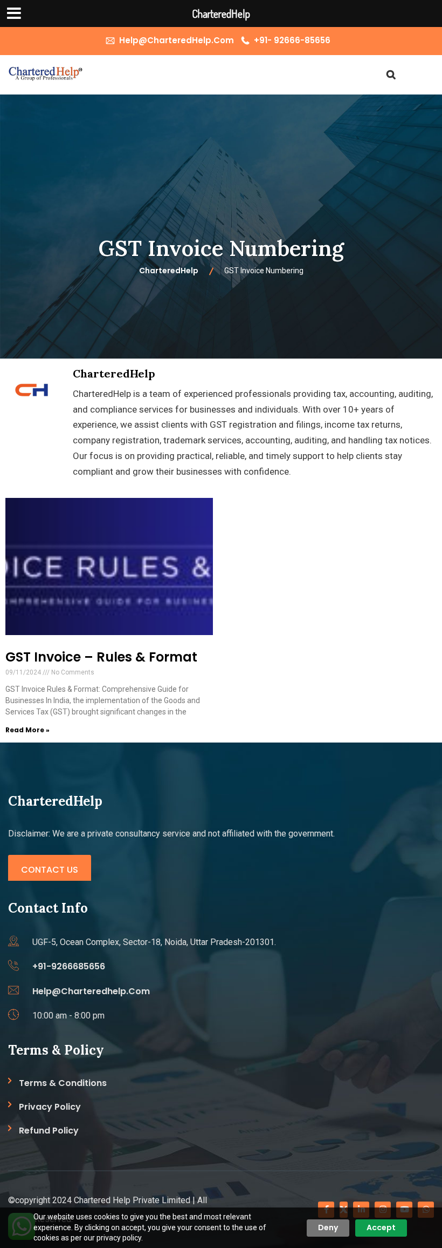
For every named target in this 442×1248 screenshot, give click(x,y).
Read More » (27, 729)
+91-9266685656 (68, 966)
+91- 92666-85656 (292, 40)
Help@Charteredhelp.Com (91, 991)
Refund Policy (49, 1130)
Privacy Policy (50, 1107)
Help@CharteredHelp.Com (176, 40)
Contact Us (49, 870)
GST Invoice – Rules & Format (101, 657)
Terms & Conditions (63, 1083)
